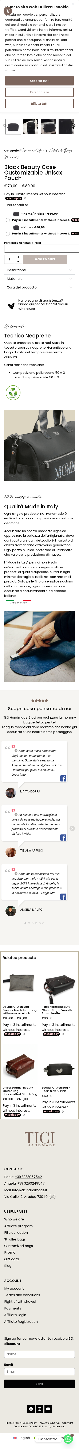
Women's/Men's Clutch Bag (45, 151)
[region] (39, 56)
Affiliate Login (15, 1314)
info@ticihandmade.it (29, 1190)
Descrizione (16, 270)
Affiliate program (18, 1226)
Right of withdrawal (20, 1301)
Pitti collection (16, 1232)
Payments (12, 1308)
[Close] (74, 3)
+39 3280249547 (31, 1183)
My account (14, 1288)
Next (74, 125)
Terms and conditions (22, 1295)
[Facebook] (31, 1409)
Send (39, 1384)
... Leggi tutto (46, 893)
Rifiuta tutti (39, 104)
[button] (39, 270)
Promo (9, 1252)
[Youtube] (48, 1409)
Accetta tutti (39, 81)
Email (8, 1364)
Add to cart (45, 259)
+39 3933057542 (28, 1176)
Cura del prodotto (22, 287)
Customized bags (18, 1245)
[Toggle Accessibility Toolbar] (7, 11)
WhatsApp (26, 308)
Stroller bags (14, 1239)
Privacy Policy (13, 1423)
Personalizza (39, 92)
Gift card (11, 1259)
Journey (11, 157)
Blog (7, 1265)
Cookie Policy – (31, 1423)
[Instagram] (39, 1409)
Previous (5, 125)
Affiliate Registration (21, 1321)
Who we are (14, 1219)
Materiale (15, 278)
